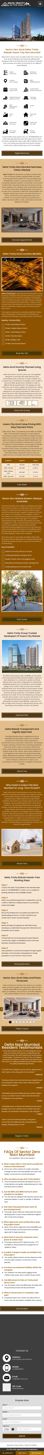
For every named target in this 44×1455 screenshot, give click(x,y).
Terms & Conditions (31, 1445)
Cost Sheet (22, 484)
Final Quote (22, 619)
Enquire (23, 1453)
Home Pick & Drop (22, 410)
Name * (5, 1405)
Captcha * (6, 1426)
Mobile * (5, 1412)
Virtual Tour (22, 771)
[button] (10, 1022)
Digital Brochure (22, 153)
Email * (5, 1419)
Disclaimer (10, 1445)
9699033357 (8, 1453)
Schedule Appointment (22, 240)
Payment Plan (22, 715)
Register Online (22, 1136)
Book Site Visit (22, 353)
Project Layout (22, 1028)
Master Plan (22, 863)
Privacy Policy (19, 1445)
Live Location (22, 1308)
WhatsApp (37, 1453)
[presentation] (1, 1009)
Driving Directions (22, 964)
